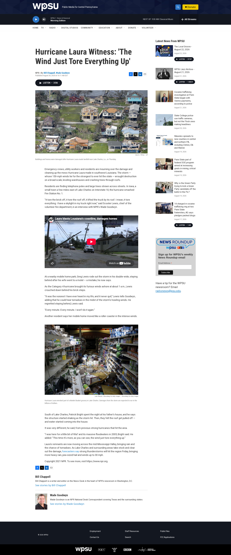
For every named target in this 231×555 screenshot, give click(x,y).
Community (87, 28)
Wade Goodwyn (63, 72)
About (119, 28)
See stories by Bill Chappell (50, 485)
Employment (95, 531)
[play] (36, 19)
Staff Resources (132, 531)
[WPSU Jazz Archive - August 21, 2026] (164, 73)
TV (42, 28)
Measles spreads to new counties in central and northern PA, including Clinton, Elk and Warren (185, 142)
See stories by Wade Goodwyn (67, 503)
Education (104, 28)
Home (35, 28)
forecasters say (70, 451)
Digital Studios (69, 28)
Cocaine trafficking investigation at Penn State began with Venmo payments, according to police (184, 98)
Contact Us (94, 537)
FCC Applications (167, 537)
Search (128, 537)
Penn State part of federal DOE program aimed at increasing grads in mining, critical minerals (185, 165)
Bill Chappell (49, 72)
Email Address (165, 263)
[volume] (44, 19)
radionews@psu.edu (168, 291)
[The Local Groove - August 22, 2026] (164, 51)
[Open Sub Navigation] (46, 28)
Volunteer (147, 28)
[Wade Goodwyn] (41, 502)
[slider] (48, 19)
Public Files (165, 531)
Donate (191, 7)
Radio (52, 28)
